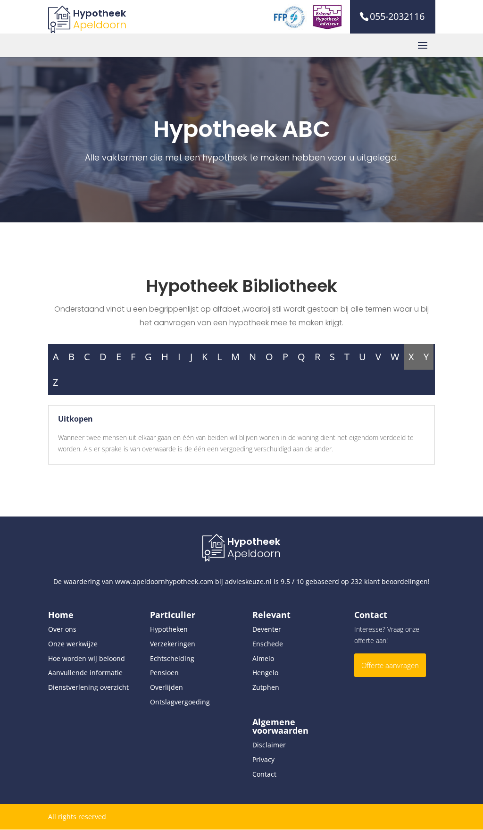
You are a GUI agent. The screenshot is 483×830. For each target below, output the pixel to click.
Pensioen (164, 672)
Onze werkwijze (73, 643)
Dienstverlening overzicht (88, 687)
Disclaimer (269, 744)
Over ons (62, 629)
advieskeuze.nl (248, 581)
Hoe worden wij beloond (86, 658)
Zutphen (265, 687)
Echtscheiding (172, 658)
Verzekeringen (172, 643)
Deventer (266, 629)
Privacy (263, 759)
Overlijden (166, 687)
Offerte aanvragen (390, 665)
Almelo (263, 658)
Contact (264, 774)
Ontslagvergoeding (180, 701)
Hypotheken (169, 629)
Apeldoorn (99, 24)
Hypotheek (99, 13)
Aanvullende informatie (85, 672)
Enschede (267, 643)
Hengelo (265, 672)
